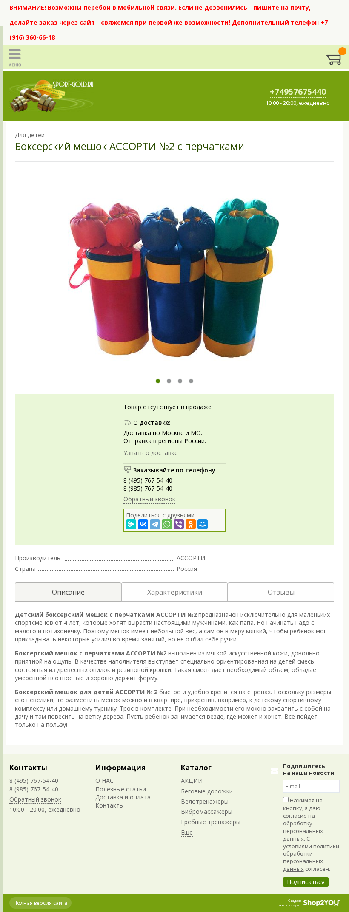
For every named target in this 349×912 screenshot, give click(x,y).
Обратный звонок (149, 499)
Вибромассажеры (206, 812)
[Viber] (179, 524)
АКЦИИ (192, 780)
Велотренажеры (205, 801)
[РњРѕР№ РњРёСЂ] (202, 524)
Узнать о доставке (150, 453)
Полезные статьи (120, 789)
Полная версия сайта (40, 902)
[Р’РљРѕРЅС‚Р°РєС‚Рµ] (143, 524)
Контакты (28, 767)
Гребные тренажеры (210, 822)
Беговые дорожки (207, 791)
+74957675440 (298, 91)
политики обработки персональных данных (311, 857)
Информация (120, 767)
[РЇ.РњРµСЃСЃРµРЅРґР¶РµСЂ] (131, 524)
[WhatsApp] (167, 524)
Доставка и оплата (123, 797)
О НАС (104, 780)
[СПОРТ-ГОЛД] (51, 96)
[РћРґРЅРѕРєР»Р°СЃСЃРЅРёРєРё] (191, 524)
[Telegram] (155, 524)
